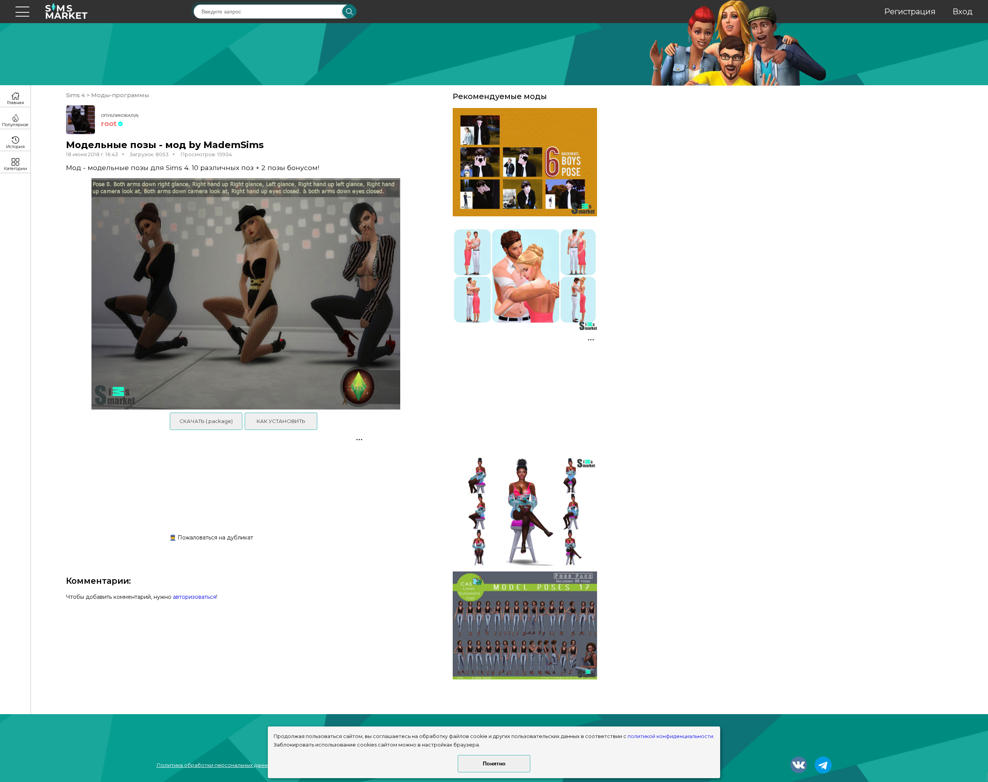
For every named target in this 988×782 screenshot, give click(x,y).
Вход (962, 11)
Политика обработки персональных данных (214, 765)
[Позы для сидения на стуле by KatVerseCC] (525, 511)
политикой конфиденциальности (670, 736)
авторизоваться (194, 596)
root (109, 124)
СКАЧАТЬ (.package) (206, 421)
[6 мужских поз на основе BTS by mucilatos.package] (525, 162)
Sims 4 (76, 95)
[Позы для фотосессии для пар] (525, 276)
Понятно (494, 763)
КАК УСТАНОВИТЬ (281, 421)
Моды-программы (119, 95)
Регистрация (910, 11)
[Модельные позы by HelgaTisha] (525, 625)
